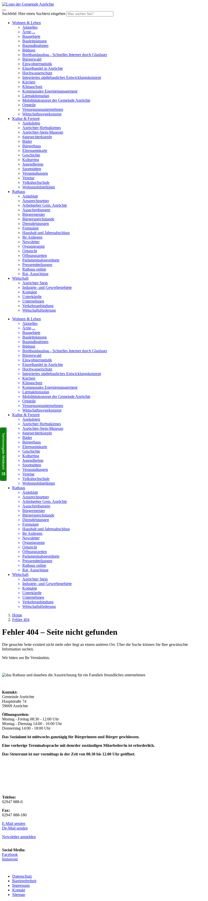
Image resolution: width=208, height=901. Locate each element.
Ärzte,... (28, 32)
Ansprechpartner (35, 201)
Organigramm (33, 246)
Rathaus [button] (18, 191)
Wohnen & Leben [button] (26, 23)
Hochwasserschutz (37, 73)
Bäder (27, 141)
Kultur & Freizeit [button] (26, 118)
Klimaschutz (32, 86)
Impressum (21, 885)
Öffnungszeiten (34, 255)
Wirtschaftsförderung (39, 310)
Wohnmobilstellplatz (38, 187)
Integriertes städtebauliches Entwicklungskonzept (61, 77)
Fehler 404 (20, 619)
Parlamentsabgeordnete (40, 260)
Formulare (30, 228)
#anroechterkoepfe (37, 137)
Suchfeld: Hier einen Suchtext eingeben (33, 13)
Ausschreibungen (36, 210)
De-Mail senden (15, 828)
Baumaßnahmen (35, 45)
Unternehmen (33, 301)
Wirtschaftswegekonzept (41, 114)
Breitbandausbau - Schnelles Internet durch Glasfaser (64, 54)
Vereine (28, 178)
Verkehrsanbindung (38, 306)
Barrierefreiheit (24, 881)
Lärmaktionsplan (35, 96)
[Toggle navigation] (4, 10)
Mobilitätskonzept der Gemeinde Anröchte (56, 100)
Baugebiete (31, 36)
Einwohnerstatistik (37, 64)
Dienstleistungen (35, 223)
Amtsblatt (30, 196)
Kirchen (28, 82)
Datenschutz (22, 876)
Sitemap (18, 894)
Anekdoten (31, 123)
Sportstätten (31, 169)
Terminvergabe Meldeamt (3, 451)
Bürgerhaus (31, 146)
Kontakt (18, 890)
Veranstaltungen (35, 173)
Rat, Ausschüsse (35, 274)
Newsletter (31, 242)
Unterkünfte (32, 296)
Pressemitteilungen (37, 264)
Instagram (10, 859)
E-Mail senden (13, 823)
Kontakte (29, 292)
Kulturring (30, 159)
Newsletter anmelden (19, 837)
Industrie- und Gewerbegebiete (47, 287)
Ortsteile (29, 105)
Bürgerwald (31, 59)
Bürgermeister (33, 214)
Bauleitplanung (34, 41)
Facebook (10, 854)
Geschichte (31, 155)
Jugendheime (32, 164)
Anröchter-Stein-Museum (42, 132)
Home (17, 615)
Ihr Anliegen (32, 237)
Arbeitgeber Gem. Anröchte (44, 205)
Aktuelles (30, 27)
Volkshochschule (35, 182)
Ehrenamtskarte (34, 150)
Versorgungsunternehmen (42, 109)
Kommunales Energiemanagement (49, 91)
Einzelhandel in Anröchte (42, 68)
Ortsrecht (29, 251)
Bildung (28, 50)
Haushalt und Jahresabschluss (46, 233)
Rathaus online (34, 269)
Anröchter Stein (35, 283)
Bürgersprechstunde (38, 219)
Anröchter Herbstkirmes (41, 128)
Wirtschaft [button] (20, 278)
